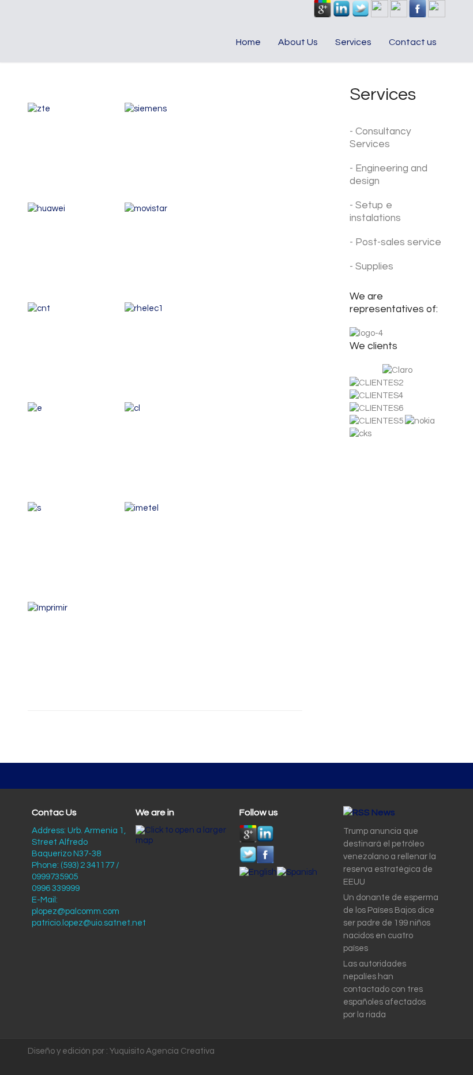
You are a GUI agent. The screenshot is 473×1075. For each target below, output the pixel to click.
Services (353, 42)
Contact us (413, 42)
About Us (298, 42)
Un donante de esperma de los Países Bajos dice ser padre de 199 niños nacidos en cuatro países (390, 923)
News (383, 812)
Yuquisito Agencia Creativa (162, 1051)
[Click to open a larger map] (183, 840)
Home (248, 42)
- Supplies (371, 266)
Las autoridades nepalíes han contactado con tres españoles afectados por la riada (384, 989)
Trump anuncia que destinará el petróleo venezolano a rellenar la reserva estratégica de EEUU (389, 856)
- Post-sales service (395, 242)
